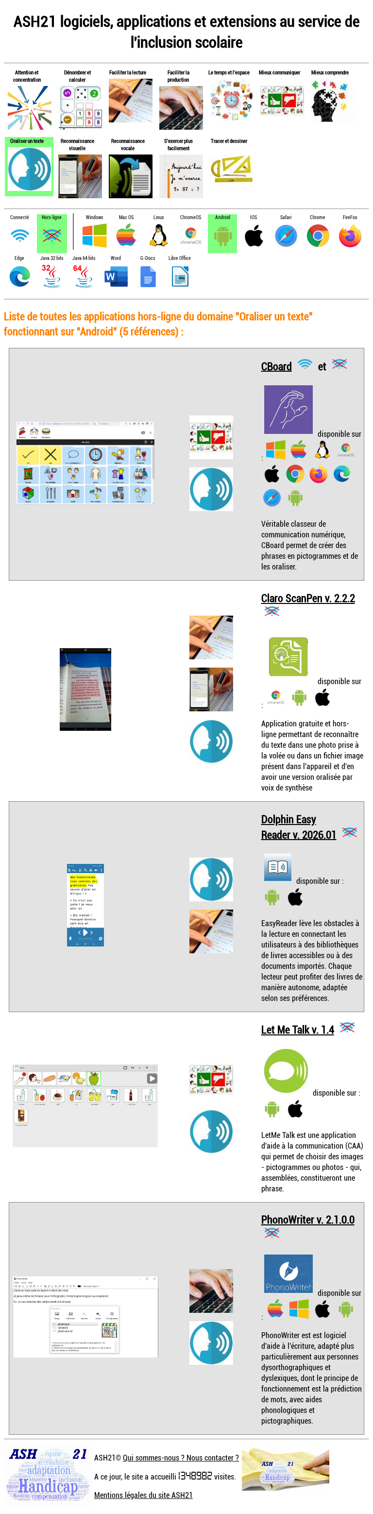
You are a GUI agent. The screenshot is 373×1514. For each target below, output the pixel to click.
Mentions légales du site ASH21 (143, 1495)
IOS (253, 217)
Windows (94, 217)
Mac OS (126, 217)
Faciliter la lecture (127, 72)
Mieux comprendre (330, 72)
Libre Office (180, 258)
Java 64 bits (83, 258)
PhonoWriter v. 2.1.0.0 (308, 1219)
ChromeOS (190, 217)
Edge (19, 258)
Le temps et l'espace (229, 72)
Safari (285, 217)
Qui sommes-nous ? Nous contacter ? (181, 1457)
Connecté (19, 217)
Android (222, 217)
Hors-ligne (52, 217)
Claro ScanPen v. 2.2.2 (308, 597)
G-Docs (147, 258)
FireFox (350, 217)
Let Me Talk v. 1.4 (297, 1029)
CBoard (276, 365)
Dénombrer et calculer (77, 76)
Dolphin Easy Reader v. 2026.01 (299, 826)
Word (116, 258)
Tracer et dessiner (229, 140)
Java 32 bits (51, 258)
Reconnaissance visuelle (77, 144)
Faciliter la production (178, 76)
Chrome (317, 217)
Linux (158, 217)
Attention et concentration (27, 76)
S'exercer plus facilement (178, 144)
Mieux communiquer (279, 72)
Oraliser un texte (27, 140)
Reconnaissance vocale (128, 144)
